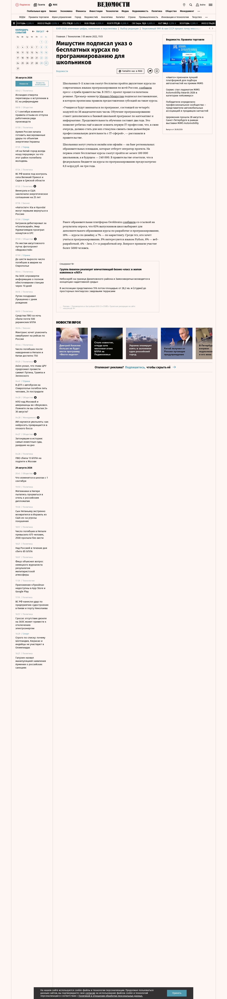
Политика (157, 11)
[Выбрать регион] (184, 4)
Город (78, 17)
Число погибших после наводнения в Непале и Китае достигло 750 (29, 352)
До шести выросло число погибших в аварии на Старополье (30, 262)
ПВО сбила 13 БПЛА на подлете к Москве (28, 460)
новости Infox (68, 322)
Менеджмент (187, 11)
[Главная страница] (113, 5)
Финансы (81, 11)
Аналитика (107, 17)
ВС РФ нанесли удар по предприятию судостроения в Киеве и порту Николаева (31, 605)
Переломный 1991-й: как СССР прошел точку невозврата (172, 28)
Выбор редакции (129, 28)
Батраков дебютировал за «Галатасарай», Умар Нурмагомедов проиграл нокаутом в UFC (30, 228)
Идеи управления (61, 17)
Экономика (66, 11)
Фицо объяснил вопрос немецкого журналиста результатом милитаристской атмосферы (29, 568)
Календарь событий (21, 31)
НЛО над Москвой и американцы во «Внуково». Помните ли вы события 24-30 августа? (31, 406)
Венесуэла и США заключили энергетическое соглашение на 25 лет (31, 194)
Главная (61, 36)
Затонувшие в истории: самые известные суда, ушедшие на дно (29, 442)
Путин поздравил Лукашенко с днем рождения (26, 299)
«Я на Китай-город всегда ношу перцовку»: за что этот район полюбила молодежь (30, 155)
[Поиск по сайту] (190, 4)
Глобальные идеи (36, 11)
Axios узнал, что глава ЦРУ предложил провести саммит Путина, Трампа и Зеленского (30, 370)
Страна (132, 17)
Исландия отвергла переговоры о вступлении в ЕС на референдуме (31, 98)
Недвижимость (140, 11)
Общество (171, 11)
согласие (90, 993)
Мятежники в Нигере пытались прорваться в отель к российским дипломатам (29, 496)
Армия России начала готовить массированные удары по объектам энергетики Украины (30, 136)
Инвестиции (96, 11)
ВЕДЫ (22, 17)
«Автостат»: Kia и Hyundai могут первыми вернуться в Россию (31, 211)
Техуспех (197, 17)
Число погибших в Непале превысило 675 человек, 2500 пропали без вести (30, 534)
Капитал (120, 17)
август (40, 31)
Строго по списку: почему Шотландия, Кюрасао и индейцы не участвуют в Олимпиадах (30, 642)
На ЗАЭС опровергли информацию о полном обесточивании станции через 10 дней (29, 280)
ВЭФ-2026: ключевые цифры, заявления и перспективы (86, 28)
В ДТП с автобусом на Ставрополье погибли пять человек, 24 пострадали (31, 388)
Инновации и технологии (175, 17)
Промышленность (148, 17)
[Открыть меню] (210, 5)
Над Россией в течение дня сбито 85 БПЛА (31, 550)
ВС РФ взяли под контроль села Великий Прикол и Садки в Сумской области (31, 177)
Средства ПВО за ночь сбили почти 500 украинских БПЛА (28, 319)
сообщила (145, 87)
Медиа (125, 11)
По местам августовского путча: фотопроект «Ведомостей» (30, 246)
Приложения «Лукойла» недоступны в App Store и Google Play (30, 588)
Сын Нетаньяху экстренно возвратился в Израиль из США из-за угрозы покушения (31, 516)
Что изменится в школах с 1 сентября (31, 479)
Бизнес (53, 11)
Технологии (112, 11)
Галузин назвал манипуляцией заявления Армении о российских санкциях (30, 662)
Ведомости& (91, 17)
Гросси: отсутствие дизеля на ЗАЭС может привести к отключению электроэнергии (31, 623)
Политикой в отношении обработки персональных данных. (110, 996)
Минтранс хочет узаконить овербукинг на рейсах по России (31, 335)
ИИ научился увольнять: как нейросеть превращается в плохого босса (31, 425)
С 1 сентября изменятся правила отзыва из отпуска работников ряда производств (31, 116)
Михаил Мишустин (112, 96)
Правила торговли (39, 17)
